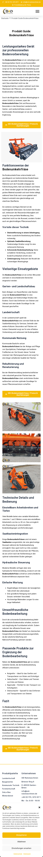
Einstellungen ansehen (21, 848)
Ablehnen (21, 841)
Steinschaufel (12, 691)
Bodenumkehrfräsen (11, 346)
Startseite (5, 18)
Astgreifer (11, 673)
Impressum (27, 854)
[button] (39, 807)
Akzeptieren (21, 835)
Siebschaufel (12, 679)
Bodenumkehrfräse (13, 60)
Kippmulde (11, 685)
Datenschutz (18, 854)
